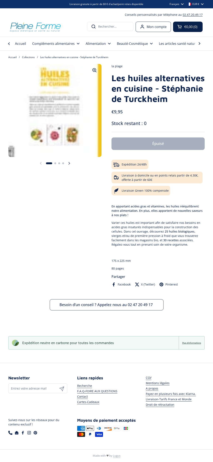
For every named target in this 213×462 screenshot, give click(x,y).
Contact (82, 396)
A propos (152, 388)
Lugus (116, 455)
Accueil (12, 57)
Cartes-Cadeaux (88, 402)
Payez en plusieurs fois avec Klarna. (171, 394)
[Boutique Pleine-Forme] (35, 26)
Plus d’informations (191, 343)
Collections (28, 57)
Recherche (84, 386)
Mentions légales (158, 383)
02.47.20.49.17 (193, 15)
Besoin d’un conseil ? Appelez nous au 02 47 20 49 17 (106, 304)
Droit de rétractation (160, 405)
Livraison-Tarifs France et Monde (169, 399)
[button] (188, 27)
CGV (148, 378)
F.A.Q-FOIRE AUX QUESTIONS (97, 391)
